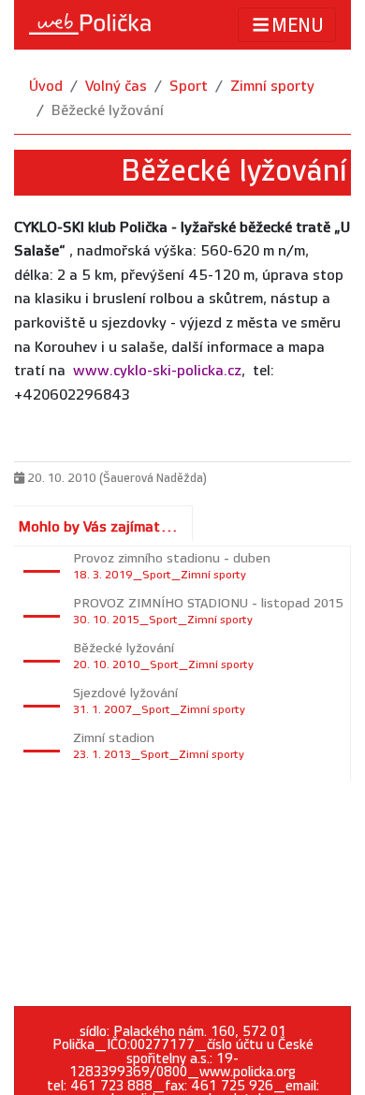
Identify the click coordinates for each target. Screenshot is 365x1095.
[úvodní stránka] (90, 24)
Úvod (46, 86)
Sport (188, 86)
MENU (297, 26)
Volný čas (116, 86)
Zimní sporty (272, 86)
